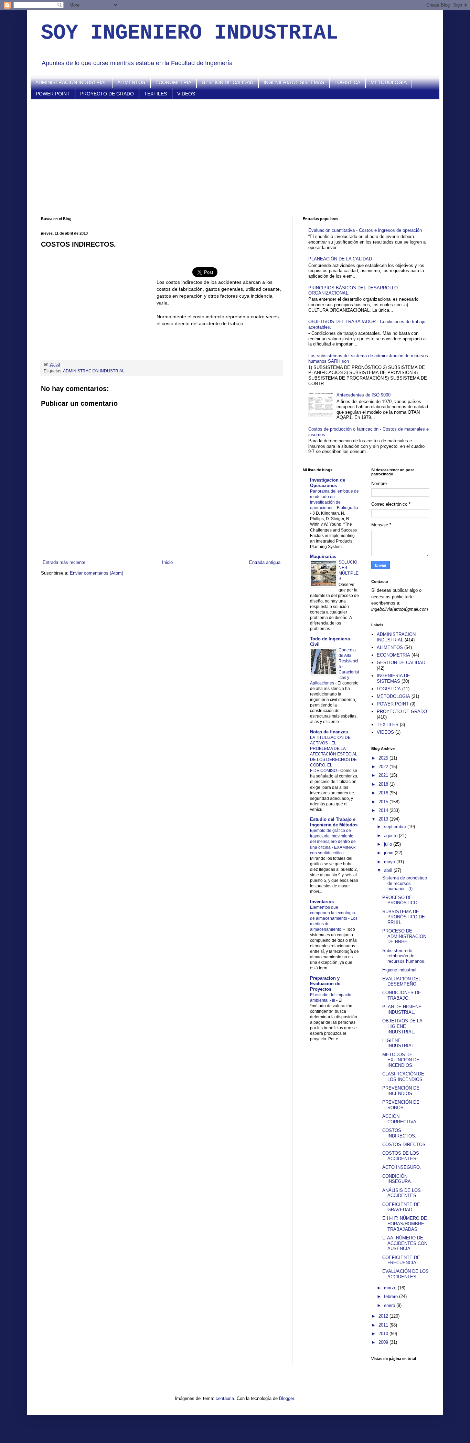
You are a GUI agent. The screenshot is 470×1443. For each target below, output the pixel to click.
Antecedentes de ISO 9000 (364, 395)
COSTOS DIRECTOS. (404, 1144)
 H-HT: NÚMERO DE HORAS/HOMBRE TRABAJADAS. (404, 1223)
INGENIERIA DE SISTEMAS (294, 82)
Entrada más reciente (64, 562)
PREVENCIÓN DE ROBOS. (400, 1105)
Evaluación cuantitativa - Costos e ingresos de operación (365, 230)
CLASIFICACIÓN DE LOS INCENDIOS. (403, 1076)
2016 (383, 792)
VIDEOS (186, 93)
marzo (391, 1287)
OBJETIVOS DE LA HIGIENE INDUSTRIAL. (402, 1026)
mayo (390, 861)
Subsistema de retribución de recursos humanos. (404, 956)
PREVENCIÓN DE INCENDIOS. (400, 1090)
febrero (391, 1296)
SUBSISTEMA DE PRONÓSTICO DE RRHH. (403, 917)
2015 (383, 801)
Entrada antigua (264, 562)
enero (390, 1305)
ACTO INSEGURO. (401, 1167)
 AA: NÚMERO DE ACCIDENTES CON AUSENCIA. (404, 1243)
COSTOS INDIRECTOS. (399, 1133)
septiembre (395, 826)
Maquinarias (323, 556)
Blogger (286, 1398)
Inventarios (322, 901)
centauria (225, 1398)
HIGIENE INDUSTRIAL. (398, 1043)
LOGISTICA (347, 82)
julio (388, 844)
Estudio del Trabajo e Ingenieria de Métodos (333, 822)
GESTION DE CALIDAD (227, 82)
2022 (383, 766)
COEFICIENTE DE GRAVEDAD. (401, 1207)
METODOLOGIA (389, 82)
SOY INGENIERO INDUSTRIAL (189, 33)
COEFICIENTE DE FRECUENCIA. (401, 1260)
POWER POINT (53, 93)
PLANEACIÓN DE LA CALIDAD (340, 258)
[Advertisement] (235, 158)
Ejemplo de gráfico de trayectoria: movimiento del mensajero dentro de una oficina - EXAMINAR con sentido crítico (333, 841)
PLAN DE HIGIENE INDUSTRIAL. (401, 1009)
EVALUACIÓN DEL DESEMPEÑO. (401, 981)
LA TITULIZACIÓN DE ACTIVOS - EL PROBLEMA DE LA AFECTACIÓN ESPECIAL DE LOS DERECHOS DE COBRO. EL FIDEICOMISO (333, 754)
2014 (383, 810)
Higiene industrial (399, 969)
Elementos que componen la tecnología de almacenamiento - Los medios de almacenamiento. (333, 918)
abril (389, 870)
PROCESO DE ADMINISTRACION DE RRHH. (404, 936)
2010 (383, 1333)
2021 (383, 775)
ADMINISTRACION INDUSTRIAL (71, 82)
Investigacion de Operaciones (327, 482)
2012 (383, 1316)
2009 (383, 1342)
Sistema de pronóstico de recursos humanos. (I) (404, 883)
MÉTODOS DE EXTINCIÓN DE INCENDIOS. (400, 1060)
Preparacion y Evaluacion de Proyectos (325, 984)
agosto (391, 835)
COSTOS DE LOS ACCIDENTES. (400, 1156)
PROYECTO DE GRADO (107, 93)
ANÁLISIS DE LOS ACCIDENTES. (401, 1193)
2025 (383, 758)
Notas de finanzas (329, 731)
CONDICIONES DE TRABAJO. (401, 995)
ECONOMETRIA (173, 82)
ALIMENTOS (131, 82)
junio (389, 852)
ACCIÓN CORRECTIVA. (400, 1119)
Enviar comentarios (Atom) (96, 573)
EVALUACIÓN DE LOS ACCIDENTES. (405, 1274)
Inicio (167, 562)
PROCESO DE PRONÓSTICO (399, 900)
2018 (383, 784)
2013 (383, 819)
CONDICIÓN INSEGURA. (397, 1179)
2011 (383, 1325)
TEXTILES (155, 93)
